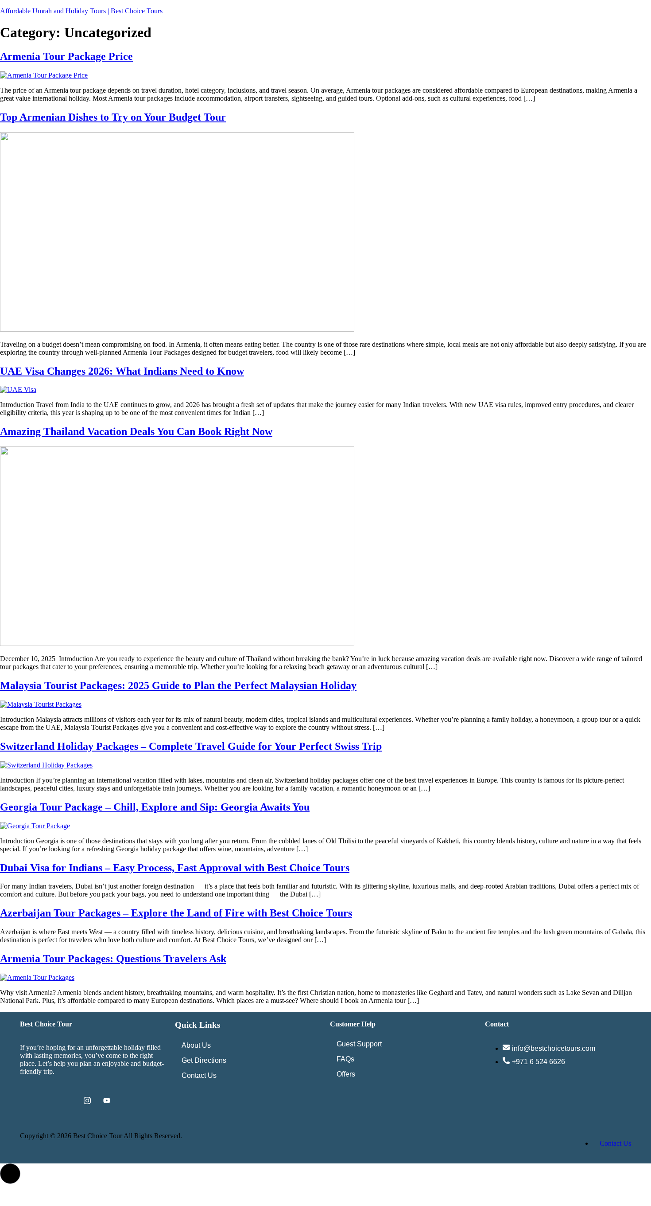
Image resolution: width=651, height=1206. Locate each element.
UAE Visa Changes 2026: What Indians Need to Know (122, 371)
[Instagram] (87, 1100)
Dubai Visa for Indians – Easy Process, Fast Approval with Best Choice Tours (174, 867)
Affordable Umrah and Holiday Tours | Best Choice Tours (81, 11)
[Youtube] (106, 1100)
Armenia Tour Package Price (66, 56)
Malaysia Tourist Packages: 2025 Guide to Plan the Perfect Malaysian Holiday (178, 685)
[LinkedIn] (67, 1100)
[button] (10, 1173)
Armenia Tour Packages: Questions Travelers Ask (113, 958)
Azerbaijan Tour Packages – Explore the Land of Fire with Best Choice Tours (176, 913)
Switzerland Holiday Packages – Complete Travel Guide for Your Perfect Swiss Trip (191, 746)
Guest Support (359, 1044)
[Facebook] (28, 1100)
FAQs (345, 1059)
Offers (346, 1074)
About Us (196, 1045)
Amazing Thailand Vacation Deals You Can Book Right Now (136, 431)
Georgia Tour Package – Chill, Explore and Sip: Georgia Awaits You (155, 807)
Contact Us (199, 1075)
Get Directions (204, 1060)
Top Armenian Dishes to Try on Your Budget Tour (113, 117)
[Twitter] (48, 1100)
